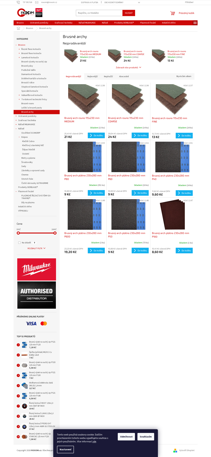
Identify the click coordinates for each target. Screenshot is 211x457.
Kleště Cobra (28, 141)
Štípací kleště (28, 149)
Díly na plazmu (28, 202)
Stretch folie (27, 179)
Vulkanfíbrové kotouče (31, 95)
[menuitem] (20, 22)
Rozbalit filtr (35, 248)
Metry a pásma (28, 158)
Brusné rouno (27, 103)
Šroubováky (27, 162)
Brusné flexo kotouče (31, 53)
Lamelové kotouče (30, 57)
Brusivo (21, 45)
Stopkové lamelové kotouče (34, 86)
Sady (23, 166)
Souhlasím (146, 436)
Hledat (129, 13)
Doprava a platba (89, 2)
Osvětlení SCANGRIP (30, 132)
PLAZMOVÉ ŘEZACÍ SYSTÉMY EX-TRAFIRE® (36, 197)
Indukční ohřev (25, 206)
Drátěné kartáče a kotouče (33, 78)
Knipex (24, 137)
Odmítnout (126, 436)
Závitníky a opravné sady (33, 170)
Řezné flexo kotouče (31, 49)
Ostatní (25, 153)
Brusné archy (27, 112)
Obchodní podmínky (113, 2)
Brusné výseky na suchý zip (34, 61)
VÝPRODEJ (23, 210)
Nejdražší (108, 76)
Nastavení (65, 449)
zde (94, 441)
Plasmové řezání (26, 191)
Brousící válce (27, 82)
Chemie (24, 174)
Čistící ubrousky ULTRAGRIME (34, 183)
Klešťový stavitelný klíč (33, 145)
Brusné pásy (27, 65)
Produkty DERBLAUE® (28, 187)
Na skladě (28, 242)
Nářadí (21, 128)
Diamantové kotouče (31, 74)
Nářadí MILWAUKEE (26, 124)
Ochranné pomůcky (27, 116)
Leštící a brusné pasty (31, 107)
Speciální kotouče (29, 91)
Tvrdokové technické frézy (34, 99)
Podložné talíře (28, 70)
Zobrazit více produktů (127, 67)
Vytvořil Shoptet (186, 450)
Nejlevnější (92, 76)
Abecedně (124, 76)
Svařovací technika (27, 120)
